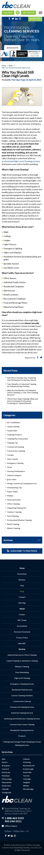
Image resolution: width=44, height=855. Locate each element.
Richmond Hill (28, 765)
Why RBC (22, 643)
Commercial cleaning (15, 447)
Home (4, 66)
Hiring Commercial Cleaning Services (22, 483)
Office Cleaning (13, 504)
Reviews (22, 580)
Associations (22, 626)
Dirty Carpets (12, 459)
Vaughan (26, 782)
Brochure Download (22, 632)
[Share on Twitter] (41, 358)
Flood (9, 467)
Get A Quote (28, 13)
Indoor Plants (12, 491)
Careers (22, 614)
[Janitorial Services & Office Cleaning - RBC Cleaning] (16, 7)
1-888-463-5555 (14, 818)
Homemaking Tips (14, 487)
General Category (14, 475)
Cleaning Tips (12, 443)
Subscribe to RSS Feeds (23, 551)
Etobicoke (6, 772)
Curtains (10, 455)
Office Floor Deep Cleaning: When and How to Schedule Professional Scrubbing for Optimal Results (22, 401)
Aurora (4, 762)
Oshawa (26, 759)
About (22, 609)
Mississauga (7, 779)
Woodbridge (28, 789)
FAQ (22, 585)
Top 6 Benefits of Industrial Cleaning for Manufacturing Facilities (21, 385)
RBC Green (22, 620)
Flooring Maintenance (16, 471)
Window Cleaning (22, 666)
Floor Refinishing (22, 672)
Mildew (10, 496)
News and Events (14, 500)
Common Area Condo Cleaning (22, 724)
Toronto (26, 776)
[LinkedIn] (16, 19)
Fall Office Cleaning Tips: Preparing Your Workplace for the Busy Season (21, 379)
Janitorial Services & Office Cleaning (22, 655)
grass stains (11, 479)
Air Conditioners (13, 422)
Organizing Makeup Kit (16, 508)
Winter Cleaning (13, 528)
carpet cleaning (13, 426)
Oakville (5, 789)
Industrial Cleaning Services (22, 713)
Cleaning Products (14, 434)
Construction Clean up (22, 701)
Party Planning (13, 516)
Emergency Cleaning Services (22, 684)
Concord (5, 769)
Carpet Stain (12, 430)
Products (22, 736)
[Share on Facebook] (38, 358)
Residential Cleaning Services (22, 730)
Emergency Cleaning (15, 463)
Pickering (27, 762)
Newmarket (6, 782)
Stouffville (27, 772)
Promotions (22, 574)
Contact (22, 597)
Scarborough (28, 769)
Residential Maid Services (22, 690)
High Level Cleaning (22, 678)
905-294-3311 (13, 821)
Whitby (26, 786)
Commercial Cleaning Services (22, 707)
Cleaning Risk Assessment (17, 439)
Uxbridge (27, 779)
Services (22, 649)
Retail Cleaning (13, 524)
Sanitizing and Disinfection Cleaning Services (22, 718)
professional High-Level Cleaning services (21, 161)
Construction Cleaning (16, 451)
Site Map (22, 603)
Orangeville (6, 792)
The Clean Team (18, 80)
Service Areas (7, 752)
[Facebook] (9, 19)
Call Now (8, 13)
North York (6, 786)
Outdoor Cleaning (14, 512)
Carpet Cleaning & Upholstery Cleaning (22, 661)
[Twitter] (13, 19)
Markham (6, 776)
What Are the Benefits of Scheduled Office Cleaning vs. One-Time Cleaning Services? (22, 392)
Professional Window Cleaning (19, 520)
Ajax (3, 759)
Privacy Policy (22, 637)
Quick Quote (12, 48)
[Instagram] (20, 19)
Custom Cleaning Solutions (22, 695)
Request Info (35, 19)
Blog (10, 66)
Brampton (6, 765)
